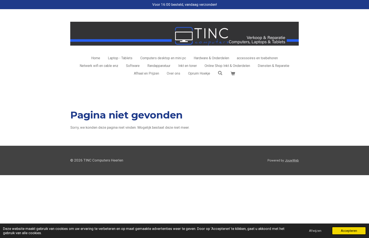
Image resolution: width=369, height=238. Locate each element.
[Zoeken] (220, 73)
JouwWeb (292, 160)
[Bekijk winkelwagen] (233, 73)
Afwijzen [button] (315, 231)
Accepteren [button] (349, 231)
